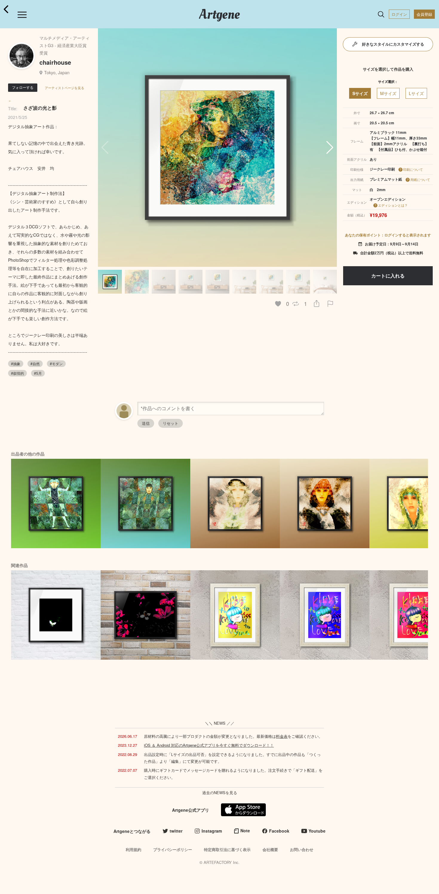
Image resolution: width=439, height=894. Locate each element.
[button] (330, 147)
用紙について (420, 179)
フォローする (22, 87)
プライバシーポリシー (172, 849)
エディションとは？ (393, 205)
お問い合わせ (301, 849)
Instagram (212, 831)
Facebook (279, 831)
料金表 (282, 736)
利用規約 (133, 849)
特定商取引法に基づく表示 (227, 849)
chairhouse (55, 62)
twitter (176, 831)
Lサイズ (416, 93)
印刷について (413, 169)
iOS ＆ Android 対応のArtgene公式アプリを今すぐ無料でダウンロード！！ (209, 745)
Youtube (317, 831)
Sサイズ (360, 93)
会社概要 (270, 849)
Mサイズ (388, 93)
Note (245, 830)
